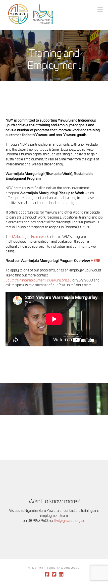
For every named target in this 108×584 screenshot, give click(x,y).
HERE (95, 260)
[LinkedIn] (61, 574)
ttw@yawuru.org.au (69, 520)
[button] (100, 9)
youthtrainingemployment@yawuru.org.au (39, 279)
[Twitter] (54, 574)
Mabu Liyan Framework (30, 236)
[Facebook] (47, 574)
